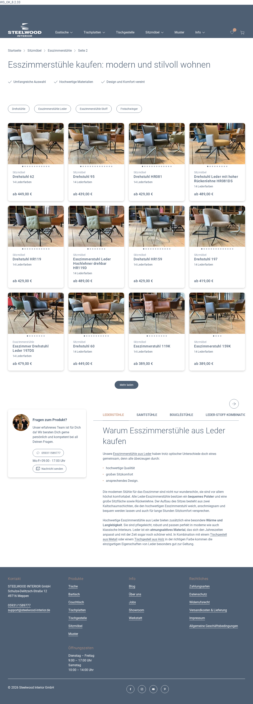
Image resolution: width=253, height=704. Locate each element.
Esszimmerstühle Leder (52, 108)
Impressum (197, 618)
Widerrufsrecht (199, 602)
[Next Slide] (234, 404)
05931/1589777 (19, 605)
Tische (73, 586)
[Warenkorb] (242, 32)
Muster (73, 634)
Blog (132, 586)
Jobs (132, 602)
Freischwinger (129, 108)
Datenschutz (198, 594)
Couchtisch (76, 602)
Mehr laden (126, 384)
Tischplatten (77, 610)
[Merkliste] (232, 32)
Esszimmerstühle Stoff (94, 108)
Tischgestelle (77, 618)
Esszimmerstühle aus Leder (132, 454)
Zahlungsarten (199, 586)
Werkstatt (135, 618)
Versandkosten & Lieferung (208, 610)
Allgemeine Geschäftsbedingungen (213, 626)
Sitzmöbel (75, 626)
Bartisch (74, 594)
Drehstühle (18, 108)
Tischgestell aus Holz (149, 539)
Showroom (136, 610)
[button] (22, 166)
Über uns (135, 594)
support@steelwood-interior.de (29, 610)
